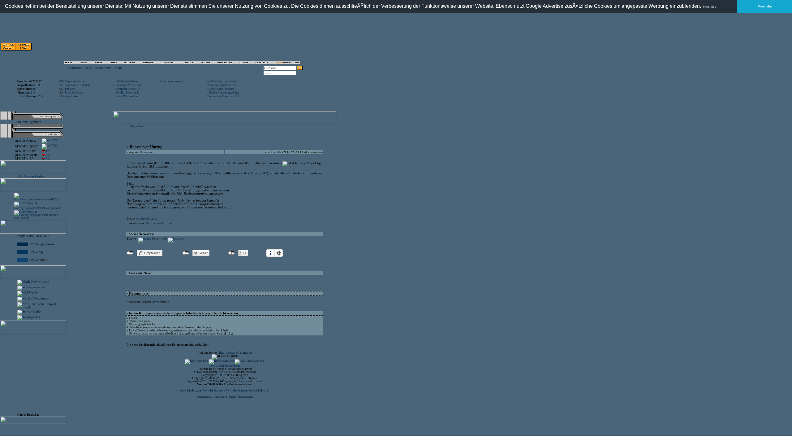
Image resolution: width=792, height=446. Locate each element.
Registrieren (245, 396)
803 (39, 85)
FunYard (70, 88)
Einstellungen (278, 253)
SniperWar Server (75, 81)
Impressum (220, 396)
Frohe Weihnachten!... (128, 96)
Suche (89, 67)
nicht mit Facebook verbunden (130, 253)
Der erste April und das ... (222, 88)
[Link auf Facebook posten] (176, 239)
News (141, 126)
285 (40, 96)
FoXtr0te (275, 152)
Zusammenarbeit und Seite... (224, 85)
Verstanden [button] (765, 6)
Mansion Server (74, 92)
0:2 (47, 154)
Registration (75, 67)
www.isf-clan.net (259, 390)
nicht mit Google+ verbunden (231, 253)
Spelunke (72, 96)
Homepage (146, 152)
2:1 (56, 140)
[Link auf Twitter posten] (144, 239)
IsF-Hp (131, 126)
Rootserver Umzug (159, 223)
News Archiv (103, 67)
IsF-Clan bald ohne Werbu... (223, 81)
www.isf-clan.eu (237, 390)
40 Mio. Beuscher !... (128, 92)
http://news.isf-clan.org (235, 352)
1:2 (47, 151)
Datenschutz (204, 396)
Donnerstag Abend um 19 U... (224, 96)
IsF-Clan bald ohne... (128, 81)
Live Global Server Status (224, 365)
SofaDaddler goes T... (128, 88)
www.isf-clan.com (146, 218)
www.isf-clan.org (190, 390)
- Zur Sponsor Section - (31, 176)
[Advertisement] (35, 372)
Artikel (118, 67)
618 (33, 92)
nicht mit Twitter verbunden (185, 253)
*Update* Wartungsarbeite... (224, 92)
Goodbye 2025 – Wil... (129, 85)
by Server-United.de (78, 85)
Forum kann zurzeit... (171, 81)
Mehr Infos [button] (709, 6)
